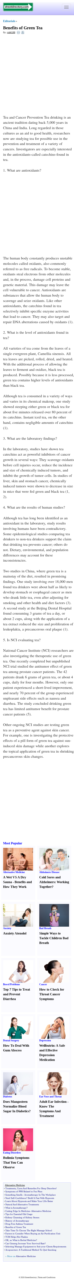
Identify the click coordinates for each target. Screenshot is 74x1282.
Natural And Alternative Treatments (22, 1204)
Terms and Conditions (47, 1277)
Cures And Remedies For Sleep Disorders (36, 1188)
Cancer (43, 984)
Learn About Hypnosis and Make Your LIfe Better (29, 1201)
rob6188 (11, 32)
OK (7, 1240)
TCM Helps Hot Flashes (16, 1237)
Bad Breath (45, 928)
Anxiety (7, 928)
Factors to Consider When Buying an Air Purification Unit (32, 1233)
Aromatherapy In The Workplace (40, 1195)
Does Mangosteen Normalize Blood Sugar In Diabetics (16, 1106)
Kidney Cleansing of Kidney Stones (22, 1217)
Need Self (10, 1198)
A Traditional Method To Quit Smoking (37, 1250)
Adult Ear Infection (53, 1101)
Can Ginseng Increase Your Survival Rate (25, 1243)
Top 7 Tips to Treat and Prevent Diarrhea (16, 994)
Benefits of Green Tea (23, 27)
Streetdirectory (31, 1277)
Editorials (9, 21)
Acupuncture (11, 1250)
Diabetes (7, 1096)
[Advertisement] (37, 75)
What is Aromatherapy (16, 1208)
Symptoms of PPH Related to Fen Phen (23, 1191)
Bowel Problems (11, 984)
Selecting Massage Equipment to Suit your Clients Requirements (35, 1246)
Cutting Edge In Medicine (17, 1211)
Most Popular (12, 843)
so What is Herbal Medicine (23, 1240)
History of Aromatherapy (17, 1221)
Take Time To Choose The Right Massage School (28, 1230)
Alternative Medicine (14, 872)
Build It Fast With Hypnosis (41, 1198)
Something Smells (13, 1195)
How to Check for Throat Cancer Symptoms (51, 994)
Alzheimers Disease (49, 872)
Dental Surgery (11, 1040)
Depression (45, 1040)
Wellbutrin (46, 1045)
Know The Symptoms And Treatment (50, 1111)
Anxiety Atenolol (14, 933)
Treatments (10, 1188)
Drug (7, 1224)
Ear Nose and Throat (50, 1096)
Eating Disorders (12, 1152)
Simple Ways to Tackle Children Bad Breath (53, 938)
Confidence (20, 1198)
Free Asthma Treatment (22, 1224)
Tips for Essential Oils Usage (18, 1214)
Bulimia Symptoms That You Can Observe (16, 1162)
